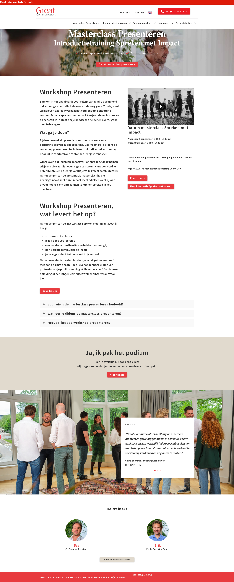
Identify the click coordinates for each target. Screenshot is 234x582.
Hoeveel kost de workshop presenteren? (79, 323)
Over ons (125, 12)
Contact (139, 12)
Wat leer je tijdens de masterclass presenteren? (85, 313)
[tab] (117, 304)
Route (106, 577)
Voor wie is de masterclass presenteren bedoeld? (86, 304)
